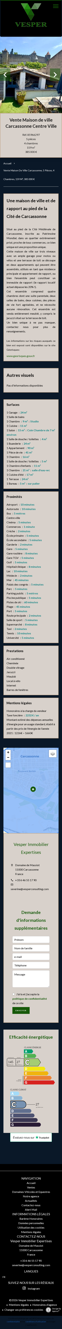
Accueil (7, 163)
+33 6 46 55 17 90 (26, 880)
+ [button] (8, 752)
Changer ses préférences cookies (23, 1309)
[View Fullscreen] (8, 765)
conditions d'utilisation (35, 1321)
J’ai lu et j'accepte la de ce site (29, 999)
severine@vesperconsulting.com (30, 889)
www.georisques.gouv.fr (21, 355)
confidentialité (13, 1321)
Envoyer (21, 1010)
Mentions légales (19, 1304)
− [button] (8, 757)
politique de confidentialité (29, 998)
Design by (56, 1309)
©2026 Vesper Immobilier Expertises (31, 1300)
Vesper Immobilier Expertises (31, 1241)
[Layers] (52, 753)
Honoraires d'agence (44, 1304)
